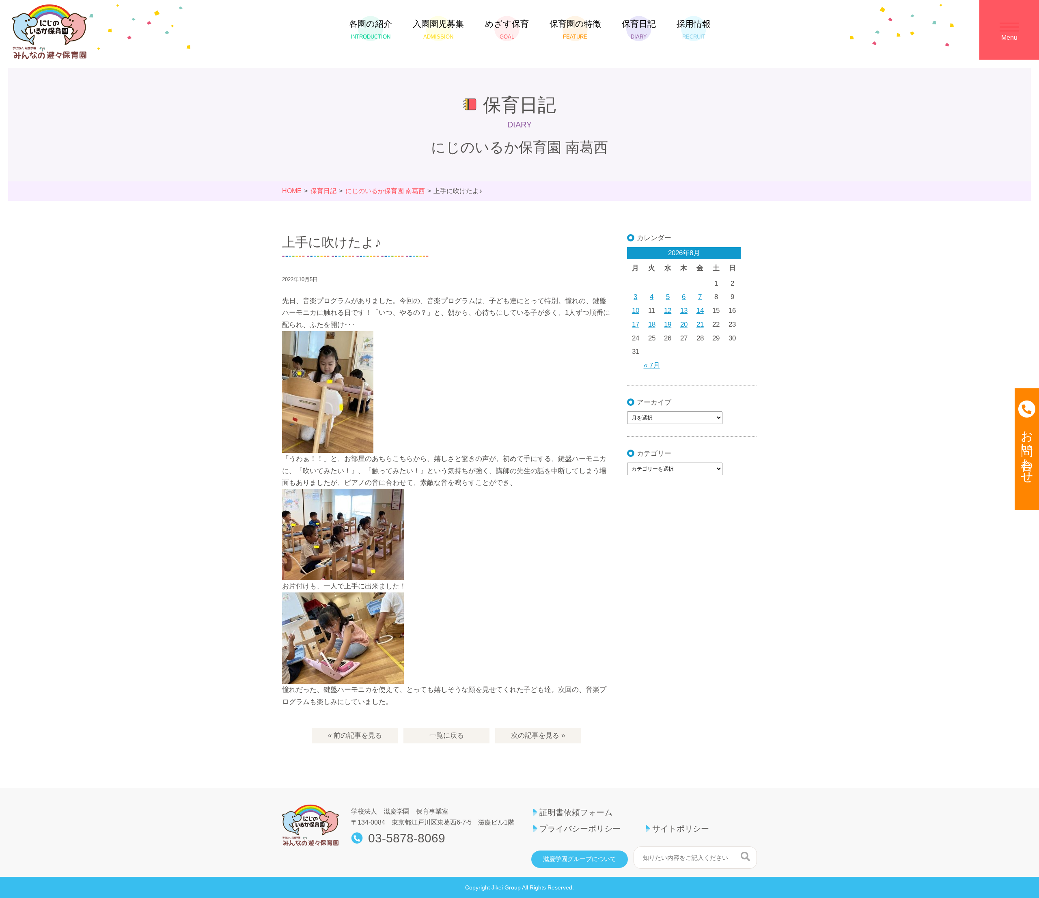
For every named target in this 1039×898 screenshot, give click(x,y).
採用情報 (694, 29)
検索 (745, 856)
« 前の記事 (355, 735)
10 (635, 310)
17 (635, 324)
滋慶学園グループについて (579, 859)
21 (700, 324)
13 (684, 310)
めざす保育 (507, 29)
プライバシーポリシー (580, 828)
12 (667, 310)
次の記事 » (538, 735)
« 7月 (652, 365)
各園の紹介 (370, 29)
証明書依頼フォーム (575, 812)
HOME (292, 190)
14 (700, 310)
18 (651, 324)
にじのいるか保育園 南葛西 (385, 190)
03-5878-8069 (406, 838)
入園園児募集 (438, 29)
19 (667, 324)
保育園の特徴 (575, 29)
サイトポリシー (680, 828)
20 (684, 324)
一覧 (446, 735)
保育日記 (639, 29)
